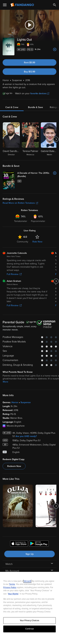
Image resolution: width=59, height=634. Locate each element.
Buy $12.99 (29, 71)
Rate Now (37, 241)
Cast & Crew (11, 107)
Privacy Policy (9, 587)
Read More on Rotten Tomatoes (19, 203)
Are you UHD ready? (26, 436)
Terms (12, 584)
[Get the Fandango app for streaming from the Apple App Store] (19, 544)
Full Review (12, 274)
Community (22, 241)
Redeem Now (14, 466)
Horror (14, 402)
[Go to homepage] (22, 5)
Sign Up (30, 554)
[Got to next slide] (56, 139)
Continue (29, 628)
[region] (29, 603)
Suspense (25, 402)
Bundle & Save (35, 107)
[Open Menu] (4, 5)
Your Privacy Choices (29, 620)
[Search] (54, 5)
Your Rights (13, 594)
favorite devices (38, 93)
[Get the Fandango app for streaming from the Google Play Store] (39, 544)
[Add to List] (54, 49)
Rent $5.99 (29, 62)
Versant (27, 581)
